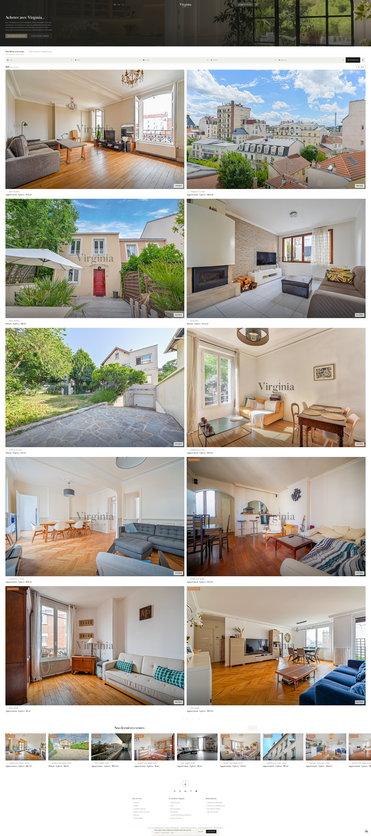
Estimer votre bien (245, 4)
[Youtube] (196, 791)
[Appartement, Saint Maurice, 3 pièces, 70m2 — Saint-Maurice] (94, 129)
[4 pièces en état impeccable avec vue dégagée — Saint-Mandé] (276, 645)
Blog (172, 806)
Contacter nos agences (40, 36)
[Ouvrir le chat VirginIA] (366, 831)
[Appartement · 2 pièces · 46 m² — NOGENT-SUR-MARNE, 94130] (154, 746)
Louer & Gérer (138, 818)
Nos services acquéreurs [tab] (40, 51)
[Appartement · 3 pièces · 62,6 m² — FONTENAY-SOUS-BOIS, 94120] (326, 746)
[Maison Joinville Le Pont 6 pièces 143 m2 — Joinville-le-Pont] (94, 387)
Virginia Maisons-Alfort (205, 828)
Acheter (136, 803)
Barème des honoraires (214, 803)
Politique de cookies (213, 809)
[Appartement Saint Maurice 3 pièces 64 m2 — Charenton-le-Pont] (276, 387)
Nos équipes (174, 812)
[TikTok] (180, 791)
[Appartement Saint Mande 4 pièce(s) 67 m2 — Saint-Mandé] (94, 645)
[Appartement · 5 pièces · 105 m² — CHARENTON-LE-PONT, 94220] (283, 746)
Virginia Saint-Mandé (172, 828)
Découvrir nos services (16, 36)
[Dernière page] (199, 719)
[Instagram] (174, 791)
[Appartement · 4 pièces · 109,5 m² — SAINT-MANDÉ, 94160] (111, 746)
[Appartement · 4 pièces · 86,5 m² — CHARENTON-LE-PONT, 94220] (25, 746)
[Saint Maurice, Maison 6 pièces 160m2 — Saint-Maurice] (94, 258)
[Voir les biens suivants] (255, 728)
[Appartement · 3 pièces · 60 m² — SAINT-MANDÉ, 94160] (197, 746)
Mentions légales (212, 812)
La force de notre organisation (180, 815)
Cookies (157, 832)
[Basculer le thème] (256, 5)
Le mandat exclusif (139, 809)
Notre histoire (175, 803)
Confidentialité (165, 832)
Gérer (172, 832)
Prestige (136, 815)
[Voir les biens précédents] (250, 728)
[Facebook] (191, 791)
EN (123, 4)
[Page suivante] (193, 719)
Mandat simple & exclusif (141, 812)
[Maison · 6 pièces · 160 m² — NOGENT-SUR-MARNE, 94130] (68, 746)
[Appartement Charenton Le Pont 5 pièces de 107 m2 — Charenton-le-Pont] (276, 129)
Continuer (211, 831)
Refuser (200, 831)
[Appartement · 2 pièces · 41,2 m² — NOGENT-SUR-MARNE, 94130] (240, 746)
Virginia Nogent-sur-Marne (188, 828)
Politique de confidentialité (216, 806)
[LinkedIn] (185, 791)
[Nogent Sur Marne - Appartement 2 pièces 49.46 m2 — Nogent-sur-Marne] (276, 516)
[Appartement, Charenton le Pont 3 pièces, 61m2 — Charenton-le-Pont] (94, 516)
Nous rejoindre (175, 809)
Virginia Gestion (218, 828)
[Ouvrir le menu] (115, 5)
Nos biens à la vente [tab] (14, 51)
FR (119, 4)
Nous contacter (175, 818)
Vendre (135, 806)
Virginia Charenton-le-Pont (156, 828)
